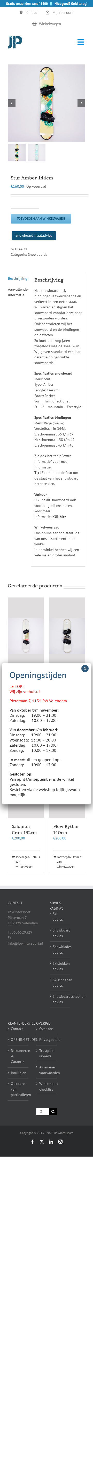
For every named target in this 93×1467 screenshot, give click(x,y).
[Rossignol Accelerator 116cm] (67, 636)
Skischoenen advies (60, 983)
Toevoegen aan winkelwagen (41, 218)
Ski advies (58, 916)
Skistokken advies (60, 966)
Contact (17, 1028)
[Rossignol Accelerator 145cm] (26, 636)
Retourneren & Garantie (18, 1056)
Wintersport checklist (46, 1086)
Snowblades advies (60, 949)
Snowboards (37, 254)
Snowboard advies (60, 933)
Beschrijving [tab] (17, 278)
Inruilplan (18, 1072)
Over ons (46, 1028)
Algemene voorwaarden (46, 1070)
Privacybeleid (46, 1039)
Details (35, 857)
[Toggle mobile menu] (81, 42)
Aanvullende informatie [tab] (18, 292)
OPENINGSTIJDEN (18, 1039)
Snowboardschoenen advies (60, 999)
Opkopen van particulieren (18, 1089)
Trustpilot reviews (46, 1053)
